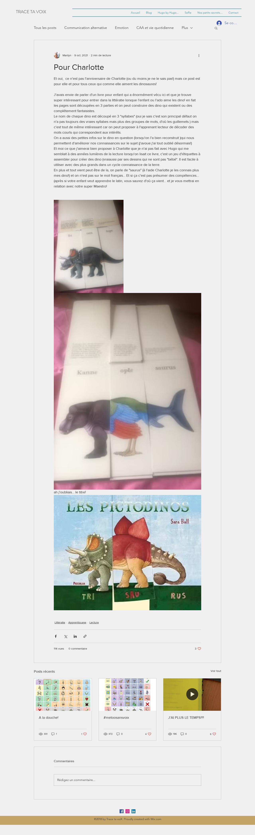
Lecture (94, 622)
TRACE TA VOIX (31, 12)
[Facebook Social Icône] (122, 811)
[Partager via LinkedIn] (75, 636)
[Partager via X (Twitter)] (65, 636)
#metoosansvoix (116, 718)
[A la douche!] (63, 694)
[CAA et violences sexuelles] (127, 694)
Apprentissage (77, 622)
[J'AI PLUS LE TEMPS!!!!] (192, 694)
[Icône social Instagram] (127, 811)
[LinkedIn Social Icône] (133, 811)
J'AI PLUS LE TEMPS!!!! (186, 718)
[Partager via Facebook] (56, 636)
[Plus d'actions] (198, 55)
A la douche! (48, 718)
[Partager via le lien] (85, 636)
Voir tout (216, 670)
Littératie (60, 622)
